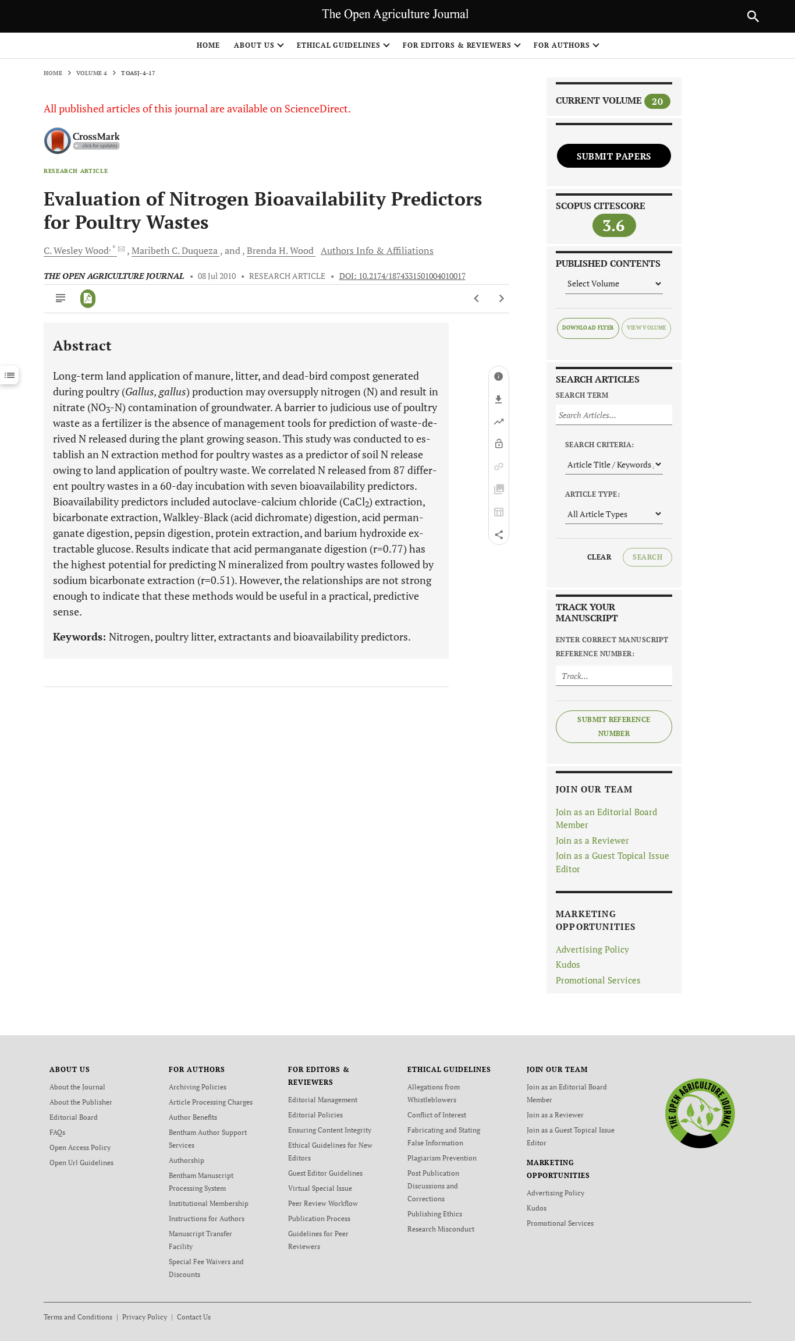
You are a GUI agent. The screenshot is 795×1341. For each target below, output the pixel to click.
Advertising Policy (592, 949)
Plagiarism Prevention (442, 1158)
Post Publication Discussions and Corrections (433, 1186)
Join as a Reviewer (592, 840)
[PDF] (88, 298)
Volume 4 (92, 73)
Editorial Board (73, 1117)
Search (647, 557)
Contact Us (194, 1316)
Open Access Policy (80, 1147)
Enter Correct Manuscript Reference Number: (612, 646)
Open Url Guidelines (81, 1162)
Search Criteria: (599, 444)
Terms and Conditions (78, 1316)
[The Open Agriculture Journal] (699, 1113)
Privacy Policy (144, 1316)
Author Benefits (193, 1117)
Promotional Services (598, 980)
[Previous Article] (477, 298)
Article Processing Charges (211, 1102)
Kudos (568, 964)
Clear (599, 557)
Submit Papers (614, 156)
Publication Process (319, 1218)
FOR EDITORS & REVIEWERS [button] (457, 45)
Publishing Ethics (434, 1213)
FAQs (57, 1132)
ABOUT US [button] (254, 45)
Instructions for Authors (206, 1218)
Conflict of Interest (436, 1114)
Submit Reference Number (614, 726)
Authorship (186, 1160)
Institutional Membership (209, 1203)
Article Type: (592, 494)
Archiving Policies (197, 1086)
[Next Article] (501, 298)
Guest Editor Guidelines (325, 1173)
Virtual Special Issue (320, 1188)
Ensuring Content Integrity (329, 1130)
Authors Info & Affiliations (377, 250)
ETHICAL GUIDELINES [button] (339, 45)
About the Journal (77, 1086)
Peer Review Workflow (323, 1203)
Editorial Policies (315, 1114)
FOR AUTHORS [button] (562, 45)
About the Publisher (80, 1102)
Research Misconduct (440, 1229)
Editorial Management (322, 1099)
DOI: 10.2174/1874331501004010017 (402, 276)
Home (208, 45)
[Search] (753, 16)
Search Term (582, 395)
